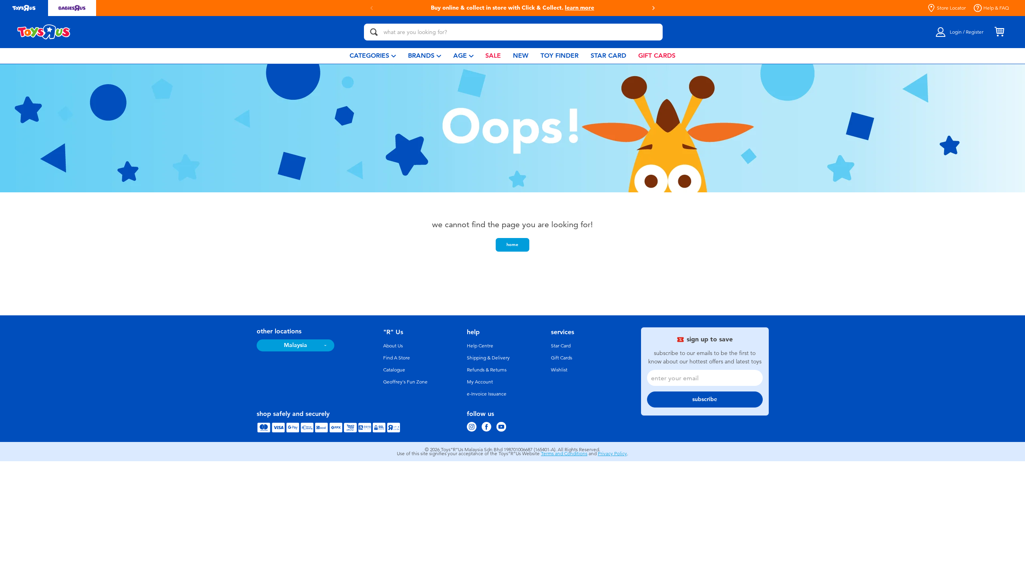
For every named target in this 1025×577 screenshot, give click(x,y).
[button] (371, 8)
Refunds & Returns (486, 370)
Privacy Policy (612, 453)
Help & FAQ (996, 8)
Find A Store (396, 358)
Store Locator (951, 8)
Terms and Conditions (564, 453)
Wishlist (559, 370)
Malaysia (295, 345)
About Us (393, 346)
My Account (480, 382)
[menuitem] (373, 56)
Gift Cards (561, 358)
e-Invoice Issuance (486, 394)
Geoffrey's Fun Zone (405, 382)
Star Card (561, 346)
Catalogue (394, 370)
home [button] (512, 244)
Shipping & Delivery (488, 358)
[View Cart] (999, 32)
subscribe (704, 399)
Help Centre (480, 346)
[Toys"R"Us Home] (44, 32)
